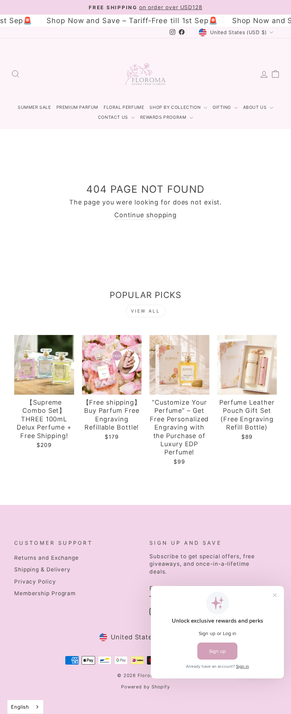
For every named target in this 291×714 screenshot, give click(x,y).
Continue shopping (145, 215)
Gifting (222, 107)
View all (145, 311)
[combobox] (25, 707)
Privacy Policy (35, 581)
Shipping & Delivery (42, 569)
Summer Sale (34, 107)
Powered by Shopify (145, 686)
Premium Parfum (77, 107)
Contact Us (114, 117)
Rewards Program (164, 117)
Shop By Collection (175, 107)
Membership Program (45, 593)
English (20, 707)
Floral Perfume (124, 107)
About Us (255, 107)
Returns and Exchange (46, 557)
